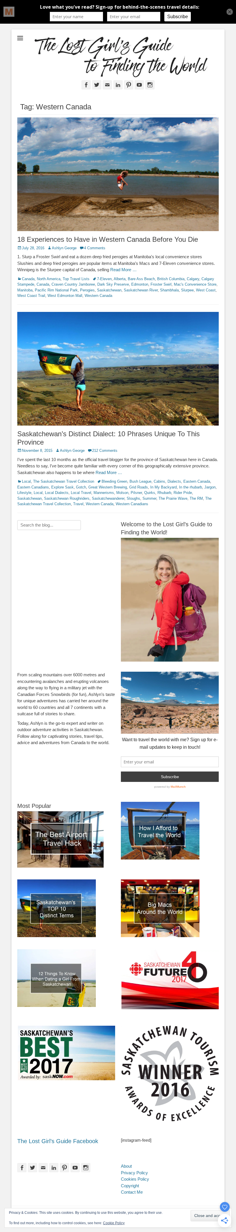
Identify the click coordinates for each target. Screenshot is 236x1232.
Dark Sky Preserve (113, 284)
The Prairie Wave (173, 498)
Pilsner (136, 492)
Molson (122, 492)
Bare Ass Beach (141, 279)
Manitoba (25, 290)
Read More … (123, 269)
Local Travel (81, 492)
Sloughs (133, 498)
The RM (196, 498)
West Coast (206, 290)
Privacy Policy (134, 1172)
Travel (78, 504)
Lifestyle (24, 492)
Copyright (130, 1185)
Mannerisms (104, 492)
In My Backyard (163, 487)
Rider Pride (183, 492)
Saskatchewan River (141, 290)
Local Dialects (56, 492)
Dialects (174, 481)
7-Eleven (104, 279)
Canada (28, 279)
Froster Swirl (161, 284)
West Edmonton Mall (64, 295)
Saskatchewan (109, 290)
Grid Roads (138, 487)
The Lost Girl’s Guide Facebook (57, 1141)
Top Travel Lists (76, 279)
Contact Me (132, 1192)
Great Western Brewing (107, 487)
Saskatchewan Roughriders (67, 498)
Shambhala (169, 290)
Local (26, 481)
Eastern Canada (196, 481)
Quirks (149, 492)
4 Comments (94, 248)
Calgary (193, 279)
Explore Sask (62, 487)
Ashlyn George (64, 248)
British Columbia (170, 279)
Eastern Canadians (33, 487)
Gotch (81, 487)
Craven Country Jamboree (73, 284)
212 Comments (104, 450)
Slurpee (187, 290)
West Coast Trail (31, 295)
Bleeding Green (114, 481)
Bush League (140, 481)
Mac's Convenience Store (195, 284)
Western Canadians (132, 504)
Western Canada (98, 295)
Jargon (210, 487)
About (126, 1166)
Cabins (159, 481)
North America (48, 279)
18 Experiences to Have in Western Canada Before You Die (107, 239)
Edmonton (139, 284)
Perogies (87, 290)
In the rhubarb (190, 487)
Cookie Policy (114, 1223)
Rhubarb (164, 492)
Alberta (119, 279)
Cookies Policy (135, 1179)
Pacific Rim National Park (56, 290)
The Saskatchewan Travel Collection (63, 481)
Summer (149, 498)
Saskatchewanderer (108, 498)
